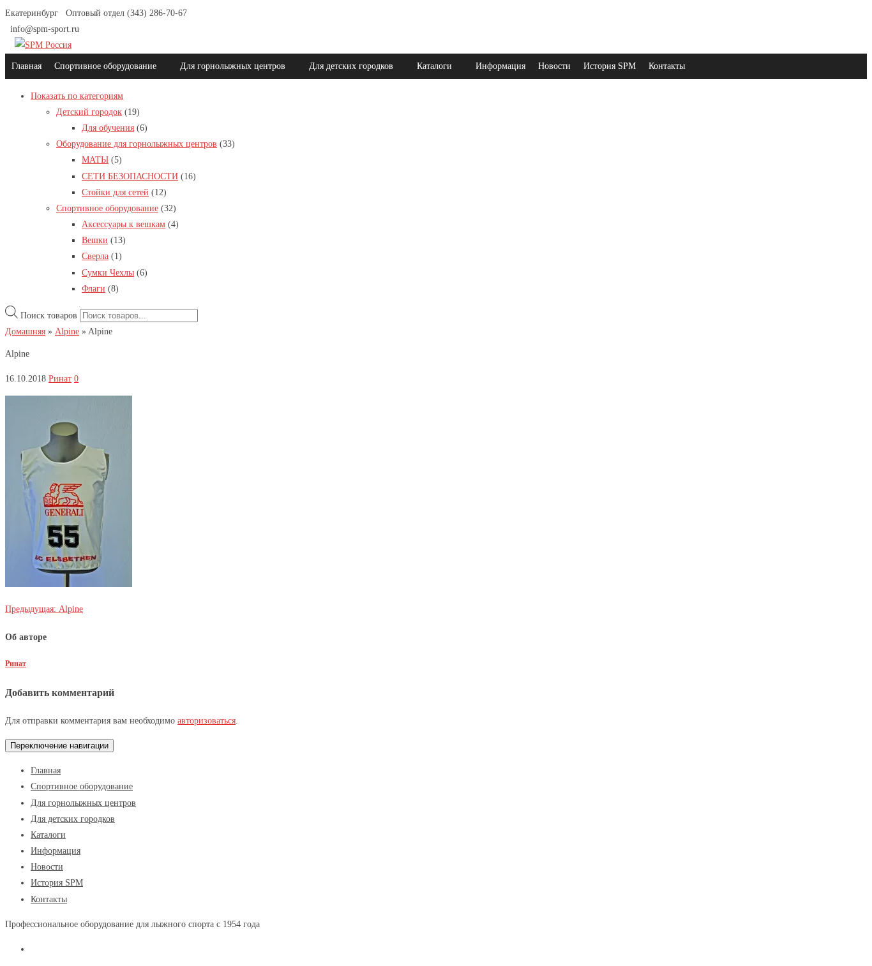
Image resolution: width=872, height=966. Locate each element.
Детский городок (89, 112)
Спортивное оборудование (105, 66)
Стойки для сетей (115, 192)
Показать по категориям (77, 96)
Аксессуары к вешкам (123, 224)
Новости (554, 66)
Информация (500, 66)
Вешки (95, 240)
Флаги (93, 289)
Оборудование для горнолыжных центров (136, 144)
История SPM (609, 66)
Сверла (95, 256)
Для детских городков (351, 66)
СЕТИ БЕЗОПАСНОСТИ (130, 176)
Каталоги (434, 66)
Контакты (667, 66)
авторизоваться (206, 720)
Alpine (44, 609)
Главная (26, 66)
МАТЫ (95, 160)
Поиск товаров (48, 315)
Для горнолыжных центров (232, 66)
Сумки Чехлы (108, 273)
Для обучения (108, 128)
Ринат (60, 378)
